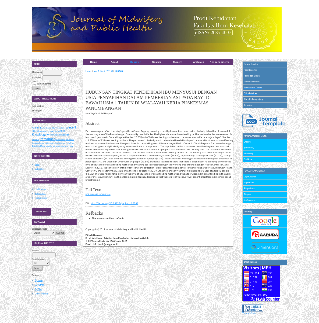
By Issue (39, 280)
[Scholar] (265, 225)
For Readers (40, 189)
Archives (198, 62)
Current (177, 62)
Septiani (119, 71)
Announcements (220, 62)
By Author (39, 285)
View (37, 164)
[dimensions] (265, 252)
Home (93, 62)
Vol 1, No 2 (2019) (103, 71)
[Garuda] (265, 239)
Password (36, 78)
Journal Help (41, 211)
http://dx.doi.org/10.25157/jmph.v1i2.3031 (114, 203)
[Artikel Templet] (263, 127)
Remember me (44, 84)
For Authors (40, 193)
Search (156, 62)
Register (135, 62)
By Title (38, 289)
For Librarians (41, 198)
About (114, 62)
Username (37, 72)
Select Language (39, 229)
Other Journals (41, 294)
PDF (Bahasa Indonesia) (97, 195)
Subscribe (39, 169)
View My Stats (249, 313)
